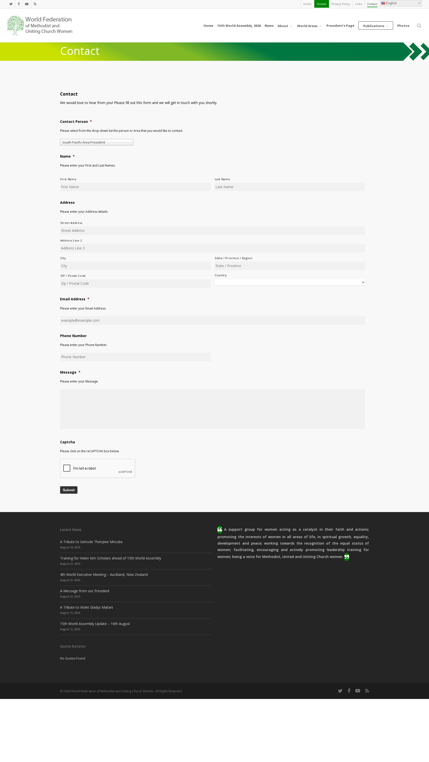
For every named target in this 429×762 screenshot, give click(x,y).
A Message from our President (84, 591)
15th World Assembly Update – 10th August (95, 623)
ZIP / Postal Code (73, 275)
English (391, 3)
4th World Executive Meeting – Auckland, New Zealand (104, 574)
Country (221, 275)
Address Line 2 (71, 240)
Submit (69, 490)
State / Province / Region (233, 258)
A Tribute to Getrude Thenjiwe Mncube (91, 541)
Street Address (71, 223)
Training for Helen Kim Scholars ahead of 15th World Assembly (110, 558)
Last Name (222, 179)
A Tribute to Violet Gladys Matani (86, 607)
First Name (68, 179)
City (63, 258)
